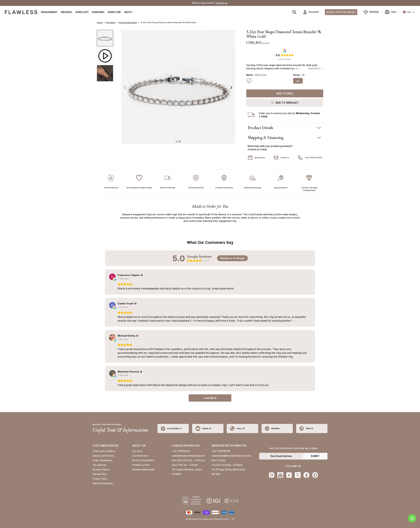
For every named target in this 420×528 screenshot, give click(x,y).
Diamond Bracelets (128, 22)
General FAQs (100, 474)
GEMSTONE (114, 12)
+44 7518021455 (181, 451)
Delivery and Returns (103, 456)
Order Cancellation (102, 460)
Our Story (137, 451)
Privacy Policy (100, 479)
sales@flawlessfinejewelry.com (188, 456)
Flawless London (141, 465)
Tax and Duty (99, 465)
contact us (221, 3)
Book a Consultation (143, 460)
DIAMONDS (98, 12)
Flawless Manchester (143, 469)
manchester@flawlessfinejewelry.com (231, 456)
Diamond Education (103, 483)
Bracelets (110, 22)
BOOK (341, 12)
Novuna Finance (101, 469)
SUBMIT (315, 456)
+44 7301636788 (221, 451)
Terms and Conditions (104, 451)
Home (100, 22)
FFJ (233, 519)
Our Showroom (140, 456)
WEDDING (66, 12)
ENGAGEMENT (49, 12)
